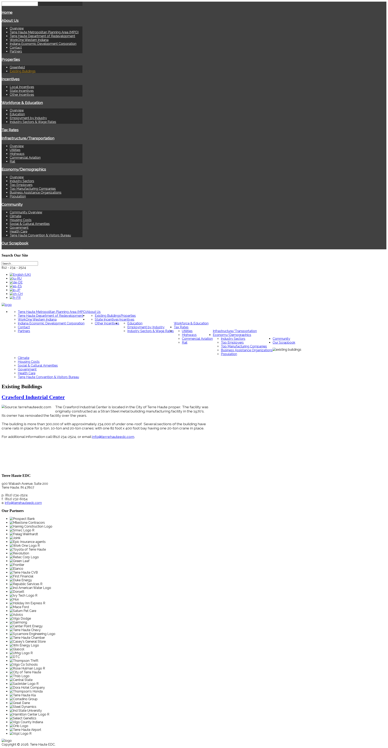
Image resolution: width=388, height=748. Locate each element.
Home (7, 12)
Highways (17, 154)
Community (12, 204)
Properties (11, 59)
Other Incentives (22, 95)
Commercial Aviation (25, 157)
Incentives (11, 79)
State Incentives (22, 91)
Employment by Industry (28, 118)
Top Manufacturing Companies (33, 189)
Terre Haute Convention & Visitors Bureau (40, 235)
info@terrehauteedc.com (113, 436)
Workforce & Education (22, 102)
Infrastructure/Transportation (28, 138)
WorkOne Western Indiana (29, 40)
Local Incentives (22, 87)
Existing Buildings (23, 71)
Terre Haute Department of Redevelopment (42, 36)
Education (17, 114)
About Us (10, 20)
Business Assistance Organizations (35, 192)
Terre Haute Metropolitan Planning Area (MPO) (44, 32)
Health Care (18, 231)
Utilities (15, 150)
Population (18, 196)
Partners (16, 51)
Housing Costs (21, 220)
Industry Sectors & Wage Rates (33, 122)
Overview (17, 28)
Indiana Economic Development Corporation (43, 44)
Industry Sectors (22, 181)
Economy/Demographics (24, 169)
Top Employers (21, 185)
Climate (15, 216)
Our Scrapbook (15, 243)
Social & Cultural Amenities (30, 224)
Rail (12, 161)
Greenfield (17, 67)
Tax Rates (10, 130)
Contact (16, 47)
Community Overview (26, 212)
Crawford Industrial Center (33, 397)
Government (19, 228)
